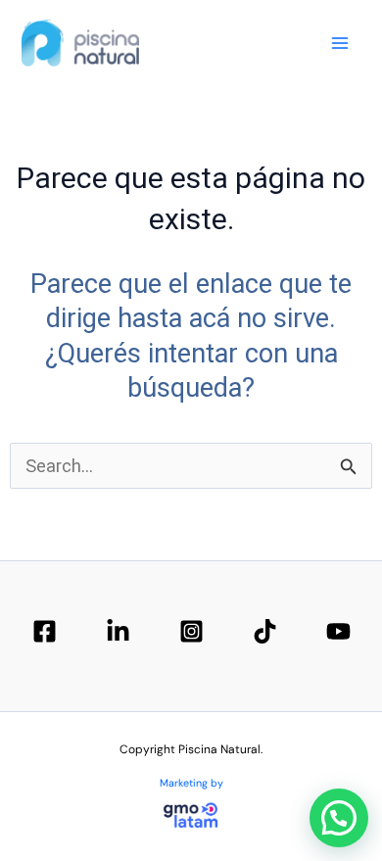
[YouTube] (338, 631)
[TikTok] (265, 631)
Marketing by (191, 782)
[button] (339, 818)
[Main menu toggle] (339, 43)
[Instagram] (191, 631)
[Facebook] (44, 631)
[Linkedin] (118, 631)
